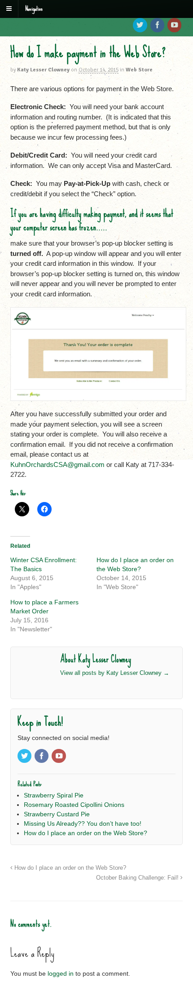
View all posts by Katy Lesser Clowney (114, 672)
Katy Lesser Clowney (43, 69)
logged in (61, 973)
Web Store (139, 69)
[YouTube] (175, 25)
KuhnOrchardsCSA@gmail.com (57, 464)
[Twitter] (140, 25)
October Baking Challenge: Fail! (138, 878)
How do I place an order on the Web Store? (69, 868)
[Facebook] (158, 25)
